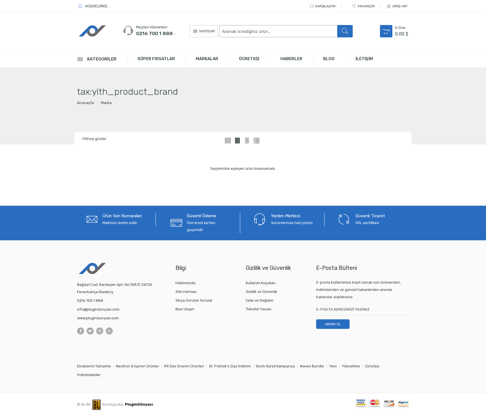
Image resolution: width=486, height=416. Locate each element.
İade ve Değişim (259, 300)
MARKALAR (207, 58)
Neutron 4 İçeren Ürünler (137, 366)
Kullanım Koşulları (261, 283)
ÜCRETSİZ (249, 58)
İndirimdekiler (89, 375)
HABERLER (291, 58)
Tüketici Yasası (258, 309)
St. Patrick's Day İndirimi (230, 366)
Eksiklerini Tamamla (94, 366)
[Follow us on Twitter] (90, 330)
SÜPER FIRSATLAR (156, 58)
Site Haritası (186, 292)
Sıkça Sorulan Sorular (194, 300)
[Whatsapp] (109, 330)
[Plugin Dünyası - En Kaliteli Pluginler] (102, 31)
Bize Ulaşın (185, 309)
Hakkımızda (185, 283)
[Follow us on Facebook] (80, 330)
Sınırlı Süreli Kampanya (275, 366)
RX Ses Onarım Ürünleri (184, 366)
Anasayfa (85, 103)
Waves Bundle (312, 366)
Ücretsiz (372, 366)
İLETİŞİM (364, 58)
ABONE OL (333, 324)
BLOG (329, 58)
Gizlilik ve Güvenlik (261, 292)
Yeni (333, 366)
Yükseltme (351, 366)
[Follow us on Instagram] (99, 330)
